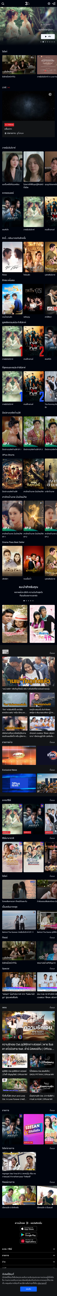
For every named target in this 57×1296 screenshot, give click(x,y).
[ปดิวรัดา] (12, 561)
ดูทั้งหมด (20, 133)
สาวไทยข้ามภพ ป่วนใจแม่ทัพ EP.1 (12, 535)
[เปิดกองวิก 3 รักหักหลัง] (19, 1195)
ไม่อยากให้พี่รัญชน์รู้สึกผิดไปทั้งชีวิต (33, 186)
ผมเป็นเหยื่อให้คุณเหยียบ (11, 184)
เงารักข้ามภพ (49, 491)
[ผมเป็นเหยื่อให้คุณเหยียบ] (12, 166)
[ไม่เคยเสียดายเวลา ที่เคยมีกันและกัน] (19, 889)
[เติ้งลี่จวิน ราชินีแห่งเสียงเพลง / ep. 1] (12, 857)
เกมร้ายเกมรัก (7, 317)
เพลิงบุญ (27, 317)
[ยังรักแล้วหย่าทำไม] (19, 64)
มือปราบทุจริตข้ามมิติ (9, 491)
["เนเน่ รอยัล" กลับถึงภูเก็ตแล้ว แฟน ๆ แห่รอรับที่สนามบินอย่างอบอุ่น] (28, 671)
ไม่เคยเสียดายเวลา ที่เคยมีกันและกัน (14, 901)
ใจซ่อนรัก (27, 274)
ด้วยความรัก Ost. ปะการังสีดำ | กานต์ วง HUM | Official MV (42, 1097)
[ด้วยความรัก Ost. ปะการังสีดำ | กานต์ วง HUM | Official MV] (42, 1085)
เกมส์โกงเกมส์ (50, 229)
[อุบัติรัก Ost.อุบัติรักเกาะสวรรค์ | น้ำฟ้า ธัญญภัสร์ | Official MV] (14, 1061)
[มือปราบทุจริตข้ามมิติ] (12, 474)
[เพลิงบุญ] (34, 299)
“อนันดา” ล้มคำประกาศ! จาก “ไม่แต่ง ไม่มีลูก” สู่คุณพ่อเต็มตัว (18, 996)
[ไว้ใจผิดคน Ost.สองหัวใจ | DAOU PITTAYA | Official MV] (42, 1061)
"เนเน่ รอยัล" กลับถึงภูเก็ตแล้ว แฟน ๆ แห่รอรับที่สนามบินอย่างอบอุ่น (26, 688)
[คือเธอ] (12, 257)
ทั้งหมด (52, 653)
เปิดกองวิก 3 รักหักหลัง (10, 1207)
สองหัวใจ (5, 229)
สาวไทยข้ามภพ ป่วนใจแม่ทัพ (34, 491)
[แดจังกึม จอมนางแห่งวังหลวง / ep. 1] (34, 857)
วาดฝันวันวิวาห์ (29, 229)
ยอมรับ (28, 1289)
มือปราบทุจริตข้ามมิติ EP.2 (33, 449)
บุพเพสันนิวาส (50, 274)
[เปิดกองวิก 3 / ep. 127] (12, 1129)
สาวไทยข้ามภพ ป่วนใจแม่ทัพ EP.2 (34, 535)
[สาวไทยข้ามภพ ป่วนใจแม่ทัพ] (34, 474)
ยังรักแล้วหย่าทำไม (8, 76)
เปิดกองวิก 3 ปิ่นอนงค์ (45, 1207)
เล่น (49, 36)
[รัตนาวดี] (14, 624)
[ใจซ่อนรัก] (34, 257)
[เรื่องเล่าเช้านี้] (19, 755)
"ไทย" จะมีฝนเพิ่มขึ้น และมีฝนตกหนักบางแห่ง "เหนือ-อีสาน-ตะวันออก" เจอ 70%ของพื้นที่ (14, 711)
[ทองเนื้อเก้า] (34, 561)
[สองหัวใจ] (12, 212)
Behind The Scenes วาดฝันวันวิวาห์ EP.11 (18, 932)
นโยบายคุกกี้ (42, 1283)
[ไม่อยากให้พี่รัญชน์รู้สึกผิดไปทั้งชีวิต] (34, 166)
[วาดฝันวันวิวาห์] (34, 212)
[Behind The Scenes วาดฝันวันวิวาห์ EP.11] (19, 920)
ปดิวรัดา (5, 579)
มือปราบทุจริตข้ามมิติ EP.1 (11, 449)
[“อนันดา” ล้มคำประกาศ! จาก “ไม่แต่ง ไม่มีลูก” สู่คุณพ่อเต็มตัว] (19, 981)
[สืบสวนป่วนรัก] (42, 624)
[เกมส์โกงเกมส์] (34, 341)
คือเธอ (4, 274)
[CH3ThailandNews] (19, 783)
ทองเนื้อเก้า (27, 579)
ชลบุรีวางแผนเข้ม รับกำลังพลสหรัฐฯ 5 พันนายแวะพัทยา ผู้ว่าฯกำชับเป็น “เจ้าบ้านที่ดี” (41, 711)
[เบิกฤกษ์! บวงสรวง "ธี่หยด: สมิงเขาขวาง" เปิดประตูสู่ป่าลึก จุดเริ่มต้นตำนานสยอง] (42, 723)
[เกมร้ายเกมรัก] (12, 299)
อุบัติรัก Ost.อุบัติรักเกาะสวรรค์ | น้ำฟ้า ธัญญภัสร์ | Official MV (14, 1073)
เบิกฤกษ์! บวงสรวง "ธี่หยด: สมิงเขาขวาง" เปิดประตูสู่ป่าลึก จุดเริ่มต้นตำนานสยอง (42, 735)
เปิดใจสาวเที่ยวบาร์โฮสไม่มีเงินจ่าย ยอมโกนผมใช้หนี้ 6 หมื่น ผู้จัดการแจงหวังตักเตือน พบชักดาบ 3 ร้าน (14, 735)
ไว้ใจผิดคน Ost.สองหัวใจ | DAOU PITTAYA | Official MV (42, 1073)
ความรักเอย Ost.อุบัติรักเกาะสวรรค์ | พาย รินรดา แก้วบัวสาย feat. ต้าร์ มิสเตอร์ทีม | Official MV (27, 1046)
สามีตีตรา (48, 317)
